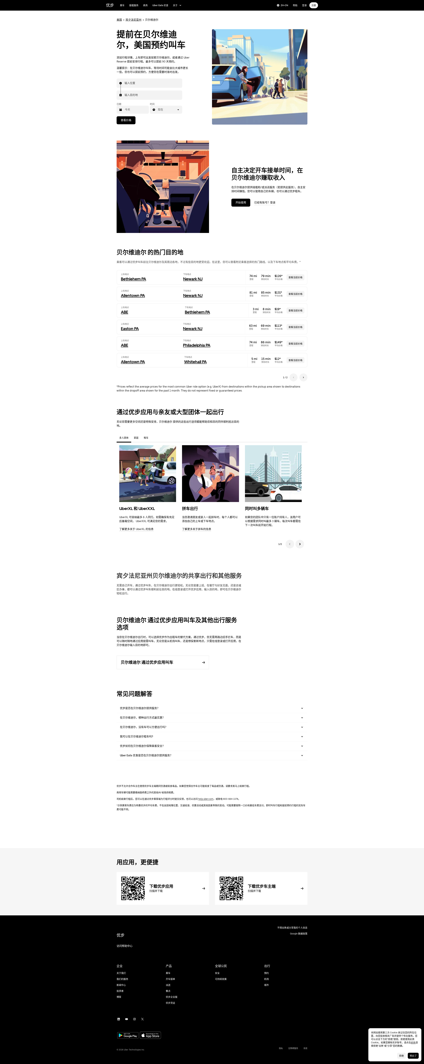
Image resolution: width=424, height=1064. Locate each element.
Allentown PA (133, 295)
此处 (413, 1042)
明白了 (413, 1055)
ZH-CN (284, 5)
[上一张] (290, 544)
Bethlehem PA (133, 279)
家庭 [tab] (136, 437)
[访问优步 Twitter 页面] (142, 1019)
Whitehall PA (195, 361)
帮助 (295, 5)
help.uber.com (205, 799)
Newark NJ (193, 279)
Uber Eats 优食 (160, 5)
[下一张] (299, 544)
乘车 (122, 5)
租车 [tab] (146, 437)
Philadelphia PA (196, 345)
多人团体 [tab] (124, 437)
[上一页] (293, 377)
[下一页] (303, 377)
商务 (145, 5)
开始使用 (241, 202)
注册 (313, 5)
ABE (124, 312)
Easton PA (130, 328)
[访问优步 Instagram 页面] (134, 1019)
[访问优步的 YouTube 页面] (127, 1019)
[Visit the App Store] (150, 1035)
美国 (119, 19)
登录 (304, 5)
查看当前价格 (295, 277)
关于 (175, 5)
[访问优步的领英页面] (119, 1019)
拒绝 (401, 1055)
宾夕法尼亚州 (133, 19)
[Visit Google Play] (127, 1035)
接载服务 (133, 5)
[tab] (153, 438)
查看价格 (126, 120)
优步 (110, 5)
